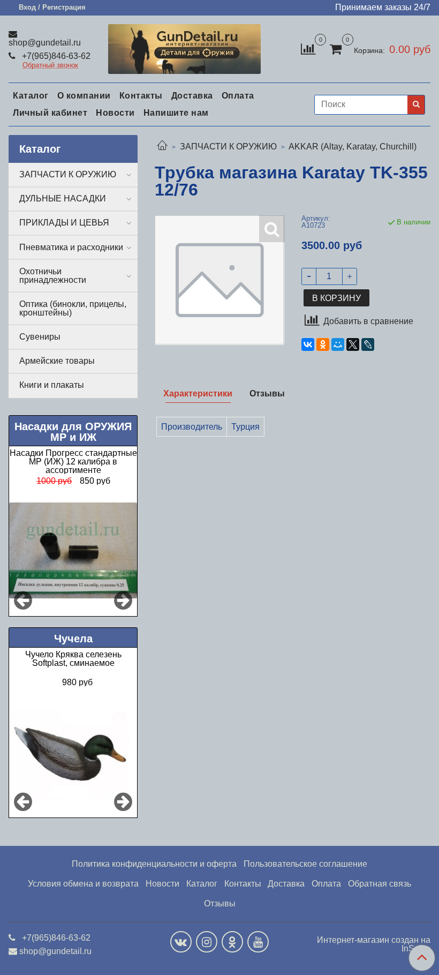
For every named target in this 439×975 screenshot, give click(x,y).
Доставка (192, 95)
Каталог (31, 95)
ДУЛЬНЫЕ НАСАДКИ (62, 198)
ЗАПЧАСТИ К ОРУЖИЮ (228, 146)
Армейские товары (57, 360)
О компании (84, 95)
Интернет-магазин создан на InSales (373, 944)
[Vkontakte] (181, 941)
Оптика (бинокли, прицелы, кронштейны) (72, 308)
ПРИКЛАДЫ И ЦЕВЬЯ (64, 222)
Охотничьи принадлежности (52, 275)
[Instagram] (206, 941)
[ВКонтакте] (307, 344)
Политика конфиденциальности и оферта (154, 863)
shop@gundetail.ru (45, 42)
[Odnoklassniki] (232, 941)
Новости (115, 112)
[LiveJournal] (367, 344)
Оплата (238, 95)
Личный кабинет (50, 112)
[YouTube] (258, 941)
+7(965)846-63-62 (55, 56)
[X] (352, 344)
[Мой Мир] (337, 344)
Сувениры (39, 336)
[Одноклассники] (322, 344)
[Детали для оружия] (184, 47)
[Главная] (162, 146)
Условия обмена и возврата (83, 883)
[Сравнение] (308, 48)
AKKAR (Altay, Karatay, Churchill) (353, 146)
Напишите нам (176, 112)
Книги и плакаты (51, 384)
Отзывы (220, 903)
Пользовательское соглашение (305, 863)
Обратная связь (379, 883)
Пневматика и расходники (71, 247)
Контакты (141, 95)
